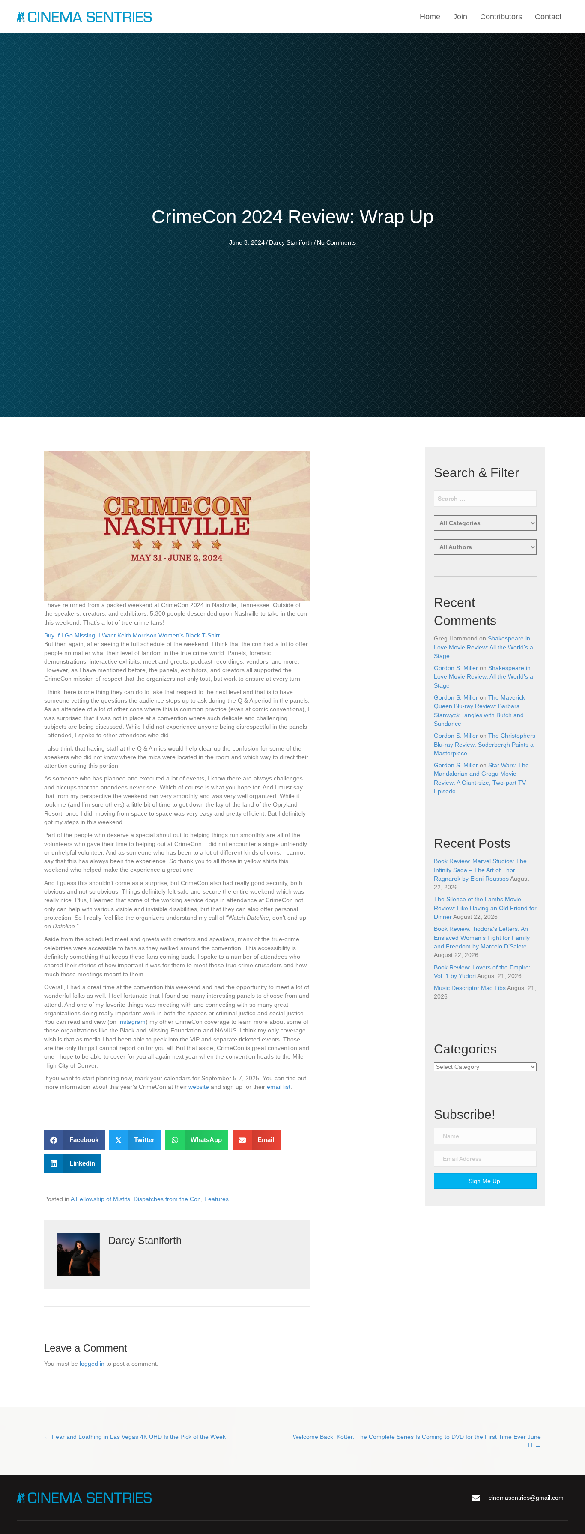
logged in (92, 1363)
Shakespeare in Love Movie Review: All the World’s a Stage (483, 647)
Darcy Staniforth (291, 242)
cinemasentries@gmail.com (526, 1497)
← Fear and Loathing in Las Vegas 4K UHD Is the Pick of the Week (135, 1436)
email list (278, 1086)
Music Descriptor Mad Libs (470, 987)
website (198, 1086)
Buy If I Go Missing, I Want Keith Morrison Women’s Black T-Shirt (132, 635)
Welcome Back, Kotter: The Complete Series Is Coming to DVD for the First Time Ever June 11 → (417, 1441)
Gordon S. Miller (456, 667)
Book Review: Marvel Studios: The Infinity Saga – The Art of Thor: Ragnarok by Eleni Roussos (480, 870)
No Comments (336, 242)
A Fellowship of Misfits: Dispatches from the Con (136, 1199)
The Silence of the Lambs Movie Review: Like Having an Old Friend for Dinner (485, 908)
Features (216, 1199)
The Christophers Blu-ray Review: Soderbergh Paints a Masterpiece (484, 744)
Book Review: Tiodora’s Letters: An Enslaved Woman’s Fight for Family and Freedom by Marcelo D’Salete (482, 937)
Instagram (132, 1021)
